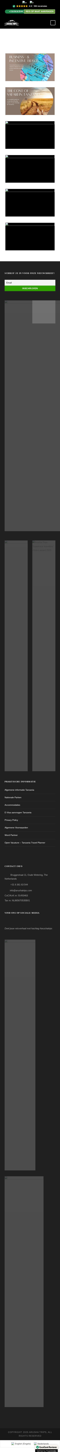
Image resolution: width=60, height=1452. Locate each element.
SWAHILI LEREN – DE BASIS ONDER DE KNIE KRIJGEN (31, 240)
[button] (30, 6)
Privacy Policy (11, 820)
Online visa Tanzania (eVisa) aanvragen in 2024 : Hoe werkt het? (31, 139)
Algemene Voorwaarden (16, 827)
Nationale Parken (13, 797)
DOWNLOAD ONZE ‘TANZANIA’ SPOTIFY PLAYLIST (31, 206)
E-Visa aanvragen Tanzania (18, 812)
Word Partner (11, 835)
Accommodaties (12, 805)
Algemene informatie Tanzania (19, 790)
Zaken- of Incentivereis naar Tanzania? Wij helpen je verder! (31, 71)
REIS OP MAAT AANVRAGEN (39, 11)
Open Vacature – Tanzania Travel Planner (25, 842)
